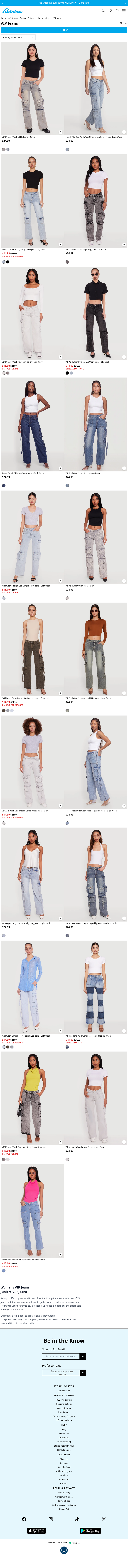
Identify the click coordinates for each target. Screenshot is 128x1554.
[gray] (3, 373)
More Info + (85, 2)
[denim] (3, 149)
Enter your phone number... (61, 1373)
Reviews (64, 1463)
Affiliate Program (64, 1471)
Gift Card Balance (64, 1420)
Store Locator (64, 1390)
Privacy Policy (64, 1492)
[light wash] (67, 149)
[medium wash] (8, 710)
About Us (64, 1459)
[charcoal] (8, 261)
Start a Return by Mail (64, 1446)
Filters (64, 30)
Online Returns (64, 1408)
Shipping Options (64, 1404)
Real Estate (64, 1479)
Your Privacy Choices (64, 1497)
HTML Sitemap (64, 1450)
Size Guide (64, 1433)
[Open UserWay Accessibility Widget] (64, 1550)
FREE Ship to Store (64, 1400)
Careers (64, 1483)
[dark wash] (8, 149)
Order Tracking (64, 1441)
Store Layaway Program (64, 1416)
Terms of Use (64, 1501)
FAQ (64, 1429)
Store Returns (64, 1412)
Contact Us (64, 1437)
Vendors (64, 1475)
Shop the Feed (64, 1467)
